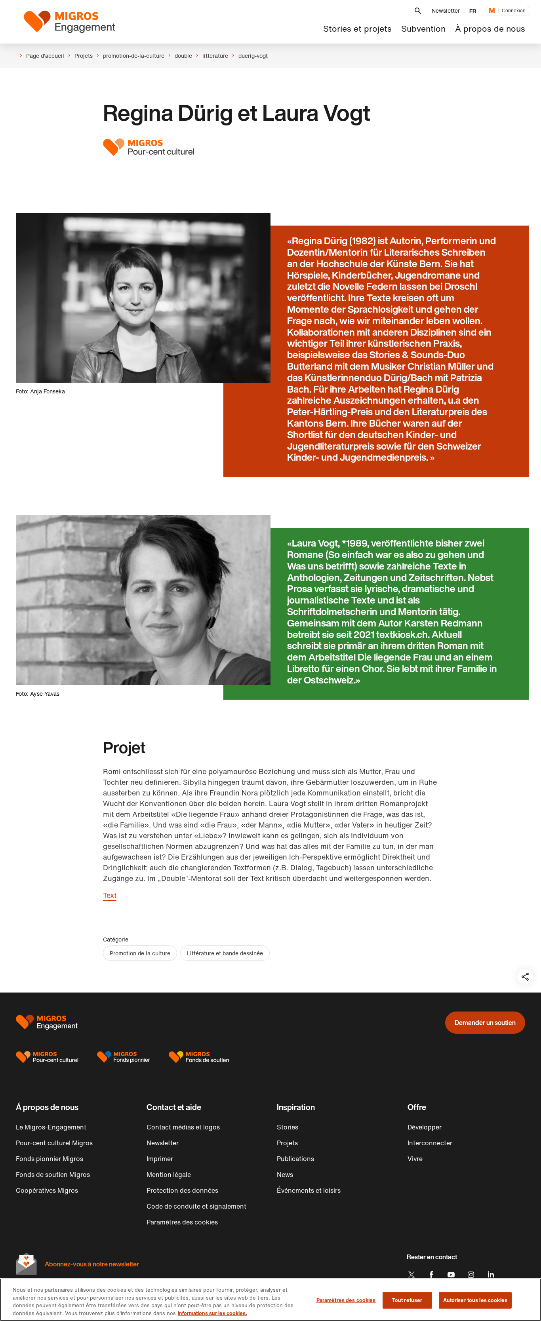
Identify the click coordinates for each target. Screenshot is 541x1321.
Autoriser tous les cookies (475, 1300)
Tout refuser (407, 1300)
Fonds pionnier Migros (49, 1158)
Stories (287, 1127)
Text (109, 895)
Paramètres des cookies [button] (182, 1222)
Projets (287, 1143)
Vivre (415, 1158)
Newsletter (446, 10)
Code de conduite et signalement (196, 1206)
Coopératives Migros (47, 1190)
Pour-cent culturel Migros (54, 1143)
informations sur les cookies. (212, 1313)
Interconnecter (430, 1143)
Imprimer (160, 1158)
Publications (295, 1158)
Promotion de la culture (140, 953)
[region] (270, 1299)
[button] (417, 10)
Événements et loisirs (309, 1190)
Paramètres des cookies (346, 1300)
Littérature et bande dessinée (225, 953)
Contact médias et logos (183, 1127)
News (285, 1174)
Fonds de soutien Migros (53, 1174)
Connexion (514, 10)
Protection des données (182, 1190)
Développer (425, 1127)
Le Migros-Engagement (51, 1127)
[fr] (69, 22)
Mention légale (169, 1174)
